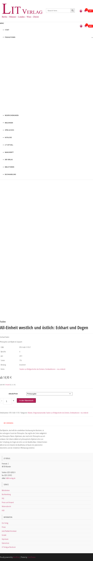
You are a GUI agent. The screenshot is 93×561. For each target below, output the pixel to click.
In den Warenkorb (26, 400)
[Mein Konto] (81, 11)
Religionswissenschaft (39, 413)
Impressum (5, 539)
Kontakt (4, 535)
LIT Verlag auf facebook (9, 547)
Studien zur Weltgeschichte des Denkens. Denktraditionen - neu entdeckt (67, 413)
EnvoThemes (31, 557)
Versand (7, 385)
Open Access (9, 130)
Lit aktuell (9, 145)
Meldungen (9, 123)
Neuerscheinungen (12, 115)
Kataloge (8, 137)
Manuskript (9, 152)
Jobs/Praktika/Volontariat (9, 531)
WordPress (16, 557)
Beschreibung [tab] (8, 423)
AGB (3, 510)
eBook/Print (13, 393)
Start (7, 30)
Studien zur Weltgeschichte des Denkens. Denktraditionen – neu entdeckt (42, 369)
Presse (4, 527)
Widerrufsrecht (6, 506)
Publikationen (10, 37)
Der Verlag (9, 159)
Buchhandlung (10, 174)
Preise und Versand (8, 502)
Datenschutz (5, 543)
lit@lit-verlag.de (10, 478)
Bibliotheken (9, 167)
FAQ (3, 498)
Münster (30, 413)
